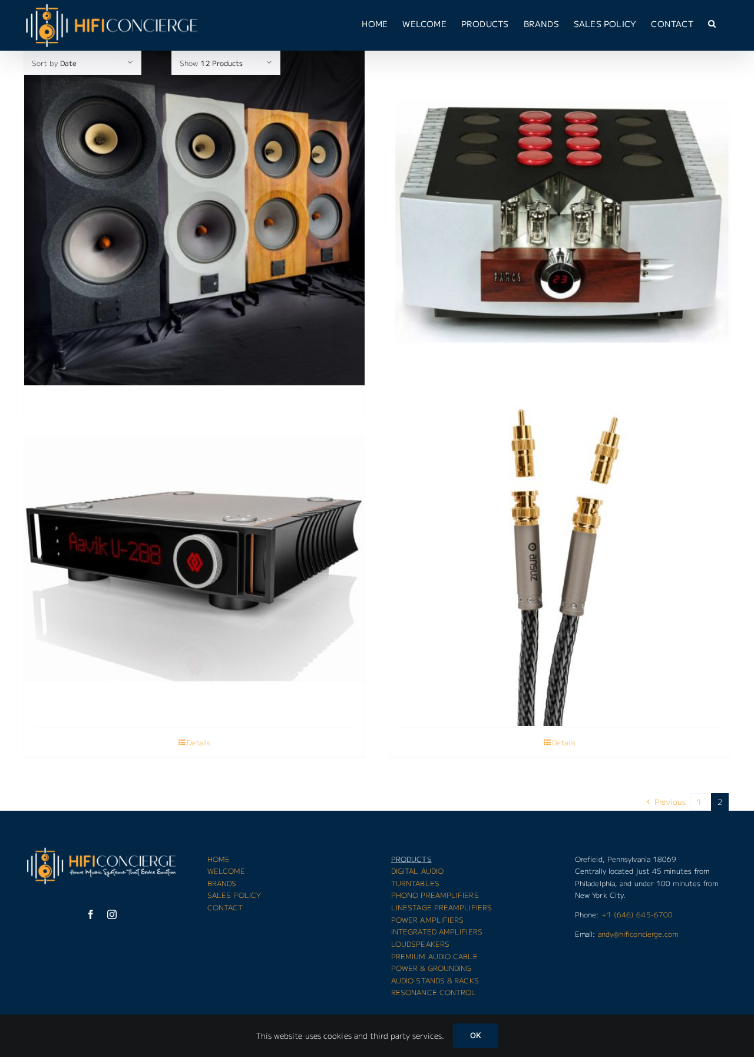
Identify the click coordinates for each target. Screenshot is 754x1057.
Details (198, 742)
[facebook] (90, 914)
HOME (218, 859)
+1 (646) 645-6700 (637, 914)
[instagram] (112, 914)
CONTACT (225, 907)
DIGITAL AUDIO (417, 871)
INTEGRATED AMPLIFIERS (436, 931)
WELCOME (226, 871)
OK (475, 1035)
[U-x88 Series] (194, 555)
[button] (712, 23)
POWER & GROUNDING (431, 968)
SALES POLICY (234, 895)
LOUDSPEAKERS (420, 944)
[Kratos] (559, 220)
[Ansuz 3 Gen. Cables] (559, 555)
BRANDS (222, 883)
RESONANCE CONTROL (434, 992)
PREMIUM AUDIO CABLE (434, 956)
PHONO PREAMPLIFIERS (435, 895)
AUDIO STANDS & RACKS (435, 980)
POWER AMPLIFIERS (427, 919)
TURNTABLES (415, 883)
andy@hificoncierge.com (638, 934)
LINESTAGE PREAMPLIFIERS (441, 907)
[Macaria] (194, 220)
